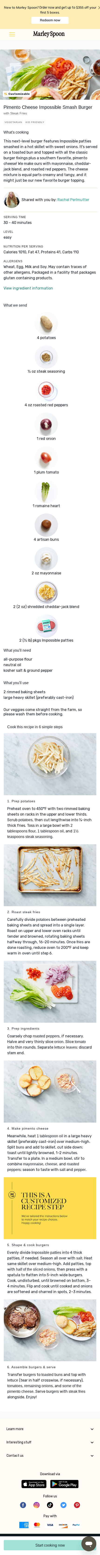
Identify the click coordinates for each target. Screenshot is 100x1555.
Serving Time (14, 217)
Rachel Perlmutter (73, 200)
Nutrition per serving (23, 246)
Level (8, 231)
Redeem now (50, 20)
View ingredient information (28, 288)
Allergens (13, 261)
